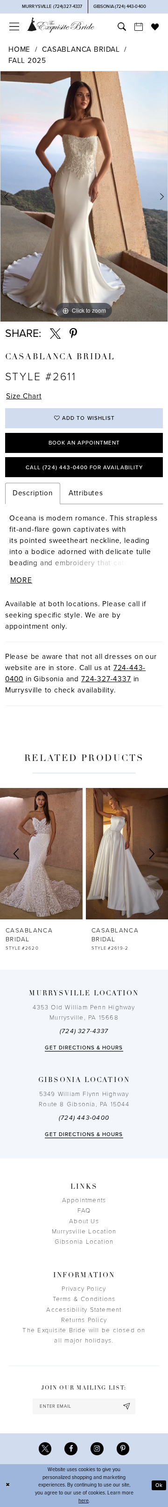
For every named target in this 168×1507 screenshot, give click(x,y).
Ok (159, 1485)
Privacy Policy (84, 1289)
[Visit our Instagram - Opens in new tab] (97, 1448)
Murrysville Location (84, 1231)
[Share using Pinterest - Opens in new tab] (73, 334)
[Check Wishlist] (155, 26)
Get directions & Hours (84, 1047)
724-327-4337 (106, 679)
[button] (14, 26)
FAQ (84, 1210)
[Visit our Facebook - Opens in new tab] (70, 1448)
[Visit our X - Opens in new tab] (45, 1448)
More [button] (21, 580)
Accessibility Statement (83, 1310)
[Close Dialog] (8, 1485)
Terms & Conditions (84, 1299)
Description (33, 493)
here (83, 1501)
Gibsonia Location (84, 1242)
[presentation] (41, 853)
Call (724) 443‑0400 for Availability (84, 467)
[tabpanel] (84, 196)
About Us (84, 1221)
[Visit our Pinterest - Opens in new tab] (123, 1448)
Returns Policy (84, 1320)
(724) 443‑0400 (84, 1118)
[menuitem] (14, 26)
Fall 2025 (27, 60)
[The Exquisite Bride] (60, 25)
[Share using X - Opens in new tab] (55, 334)
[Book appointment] (138, 26)
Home (19, 49)
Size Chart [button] (24, 396)
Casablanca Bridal (81, 49)
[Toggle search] (121, 26)
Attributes (86, 493)
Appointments (84, 1200)
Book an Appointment (84, 442)
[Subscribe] (126, 1406)
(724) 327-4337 (84, 1031)
